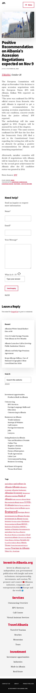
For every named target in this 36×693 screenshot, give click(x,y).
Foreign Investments (16, 428)
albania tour (26, 493)
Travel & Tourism (18, 630)
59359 (7, 384)
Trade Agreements (15, 454)
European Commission (19, 182)
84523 (7, 295)
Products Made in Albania (18, 397)
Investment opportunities (15, 394)
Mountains (18, 640)
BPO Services (13, 404)
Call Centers (12, 425)
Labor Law (12, 456)
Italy (14, 532)
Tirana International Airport (19, 545)
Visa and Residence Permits (18, 440)
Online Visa (12, 443)
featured (17, 184)
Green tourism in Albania (13, 524)
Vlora (7, 551)
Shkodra (23, 542)
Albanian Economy (13, 493)
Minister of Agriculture (18, 535)
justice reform (26, 184)
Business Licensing (15, 462)
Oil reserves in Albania (24, 537)
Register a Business (15, 446)
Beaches (18, 635)
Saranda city (24, 540)
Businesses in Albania (13, 417)
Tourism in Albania (20, 548)
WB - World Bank (14, 551)
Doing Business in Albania (15, 438)
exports (27, 508)
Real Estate (18, 672)
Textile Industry (14, 420)
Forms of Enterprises (16, 451)
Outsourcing (10, 402)
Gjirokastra (25, 521)
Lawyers (11, 433)
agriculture (9, 484)
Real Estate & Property (13, 466)
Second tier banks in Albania (13, 542)
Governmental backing (17, 459)
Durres (16, 505)
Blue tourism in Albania (12, 502)
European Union (7, 184)
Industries (18, 662)
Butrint (22, 502)
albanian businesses (19, 490)
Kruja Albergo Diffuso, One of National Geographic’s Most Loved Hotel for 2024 (16, 360)
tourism (8, 548)
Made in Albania (18, 667)
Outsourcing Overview (18, 603)
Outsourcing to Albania (17, 412)
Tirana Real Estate (15, 469)
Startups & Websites (15, 422)
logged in (14, 312)
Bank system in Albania (19, 499)
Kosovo (22, 532)
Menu (30, 5)
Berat (28, 499)
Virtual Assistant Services (18, 617)
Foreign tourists (16, 521)
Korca (18, 532)
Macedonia (8, 535)
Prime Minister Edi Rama (12, 540)
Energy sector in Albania (17, 508)
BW (15, 175)
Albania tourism (11, 496)
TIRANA (6, 75)
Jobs (9, 430)
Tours (18, 645)
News (12, 180)
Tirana (7, 545)
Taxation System (14, 448)
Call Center (18, 613)
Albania (16, 487)
